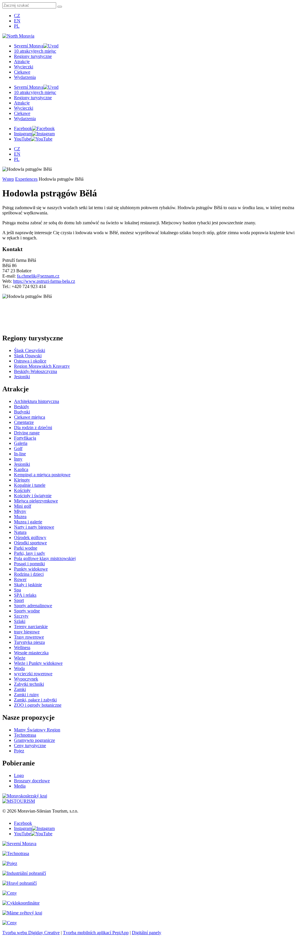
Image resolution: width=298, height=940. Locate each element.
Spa (17, 589)
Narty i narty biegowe (34, 527)
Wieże (19, 657)
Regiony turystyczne (33, 56)
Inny (18, 458)
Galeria (20, 443)
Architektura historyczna (36, 401)
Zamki (20, 689)
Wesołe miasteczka (31, 652)
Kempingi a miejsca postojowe (42, 474)
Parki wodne (25, 547)
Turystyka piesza (29, 642)
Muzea (20, 516)
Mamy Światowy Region (37, 729)
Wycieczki (23, 66)
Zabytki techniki (29, 684)
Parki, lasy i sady (29, 553)
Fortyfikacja (25, 438)
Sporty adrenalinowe (33, 605)
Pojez (19, 750)
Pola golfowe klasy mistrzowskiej (45, 558)
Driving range (27, 432)
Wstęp (8, 179)
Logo (19, 775)
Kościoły (22, 490)
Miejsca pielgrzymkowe (36, 500)
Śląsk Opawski (28, 355)
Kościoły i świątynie (33, 495)
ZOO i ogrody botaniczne (37, 705)
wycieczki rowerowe (33, 673)
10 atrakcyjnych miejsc (35, 51)
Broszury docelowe (32, 780)
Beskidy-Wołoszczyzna (35, 371)
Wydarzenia (25, 77)
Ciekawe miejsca (29, 417)
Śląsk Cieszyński (29, 350)
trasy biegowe (27, 631)
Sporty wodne (27, 610)
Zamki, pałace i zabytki (35, 699)
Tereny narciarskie (31, 626)
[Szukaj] (59, 7)
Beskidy (21, 406)
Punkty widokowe (31, 568)
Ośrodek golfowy (30, 537)
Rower (20, 579)
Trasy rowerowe (29, 637)
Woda (19, 668)
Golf (18, 448)
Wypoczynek (26, 678)
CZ (17, 15)
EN (17, 20)
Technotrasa (25, 735)
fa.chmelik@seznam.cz (38, 275)
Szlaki (19, 621)
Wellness (22, 647)
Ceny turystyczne (30, 745)
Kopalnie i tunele (29, 485)
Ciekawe (22, 72)
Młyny (20, 511)
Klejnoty (22, 479)
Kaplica (21, 469)
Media (20, 785)
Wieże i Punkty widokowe (38, 663)
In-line (20, 453)
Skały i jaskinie (28, 584)
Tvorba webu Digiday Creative (31, 932)
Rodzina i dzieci (29, 574)
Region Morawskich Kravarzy (42, 366)
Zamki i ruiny (26, 694)
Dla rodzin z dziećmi (33, 427)
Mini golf (22, 506)
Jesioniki (22, 376)
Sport (19, 600)
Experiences (26, 179)
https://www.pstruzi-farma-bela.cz (44, 281)
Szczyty (21, 616)
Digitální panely (146, 932)
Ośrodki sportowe (30, 542)
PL (16, 26)
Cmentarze (24, 422)
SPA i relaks (25, 595)
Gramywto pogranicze (34, 740)
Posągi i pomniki (29, 563)
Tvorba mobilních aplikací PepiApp (96, 932)
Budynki (22, 411)
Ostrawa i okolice (30, 360)
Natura (20, 532)
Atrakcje (22, 61)
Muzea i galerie (28, 521)
